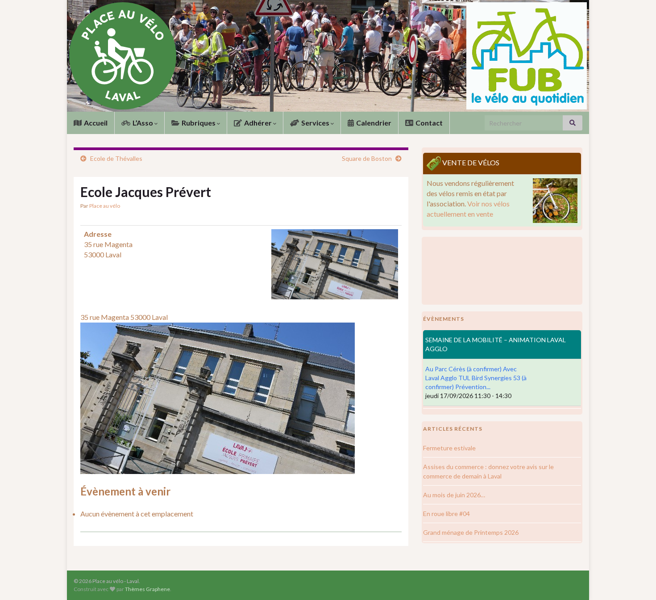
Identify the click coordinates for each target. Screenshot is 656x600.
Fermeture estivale (449, 448)
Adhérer (258, 122)
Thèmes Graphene (147, 589)
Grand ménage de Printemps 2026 (471, 532)
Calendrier (373, 122)
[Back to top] (636, 580)
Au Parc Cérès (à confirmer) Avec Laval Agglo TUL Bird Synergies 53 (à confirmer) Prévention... (476, 377)
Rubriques (198, 122)
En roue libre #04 (446, 513)
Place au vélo (104, 205)
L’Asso (142, 122)
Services (315, 122)
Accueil (95, 122)
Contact (428, 122)
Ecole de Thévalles (116, 158)
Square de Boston (367, 158)
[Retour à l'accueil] (328, 56)
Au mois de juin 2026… (454, 495)
